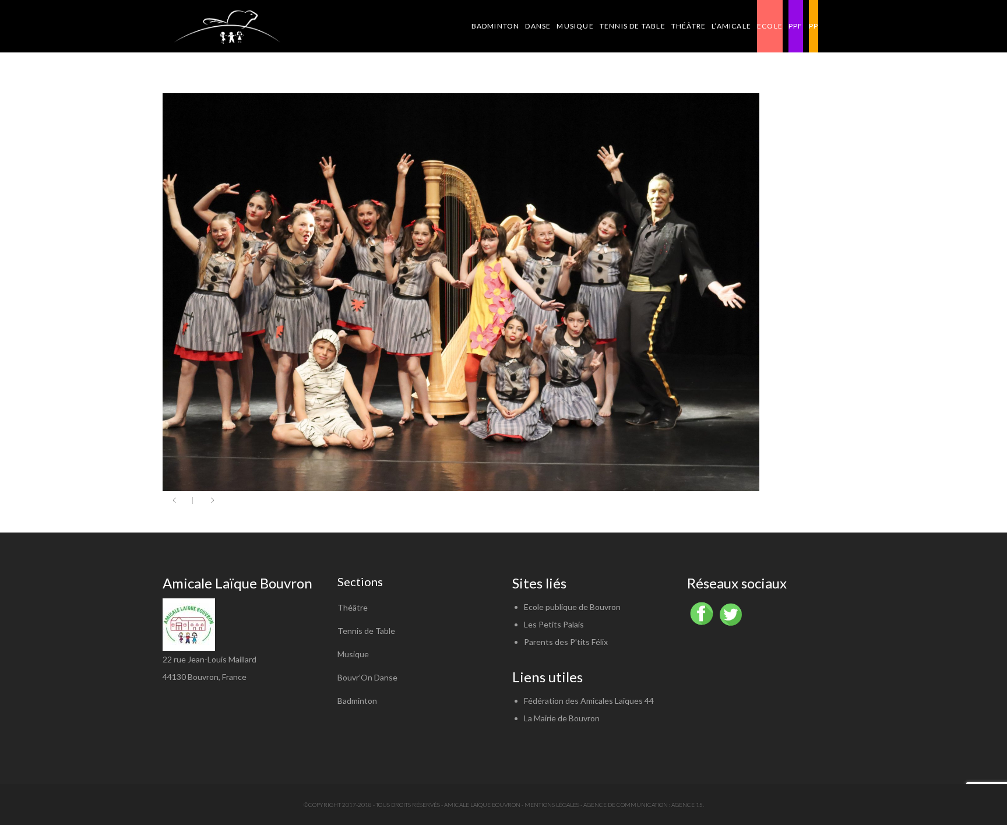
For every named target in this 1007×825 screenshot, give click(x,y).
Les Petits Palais (554, 624)
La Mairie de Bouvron (562, 718)
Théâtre (352, 607)
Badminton (357, 701)
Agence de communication (625, 804)
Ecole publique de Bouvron (572, 607)
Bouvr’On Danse (367, 677)
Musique (353, 654)
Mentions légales (551, 804)
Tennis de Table (366, 631)
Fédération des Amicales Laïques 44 (589, 701)
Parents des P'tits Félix (566, 642)
